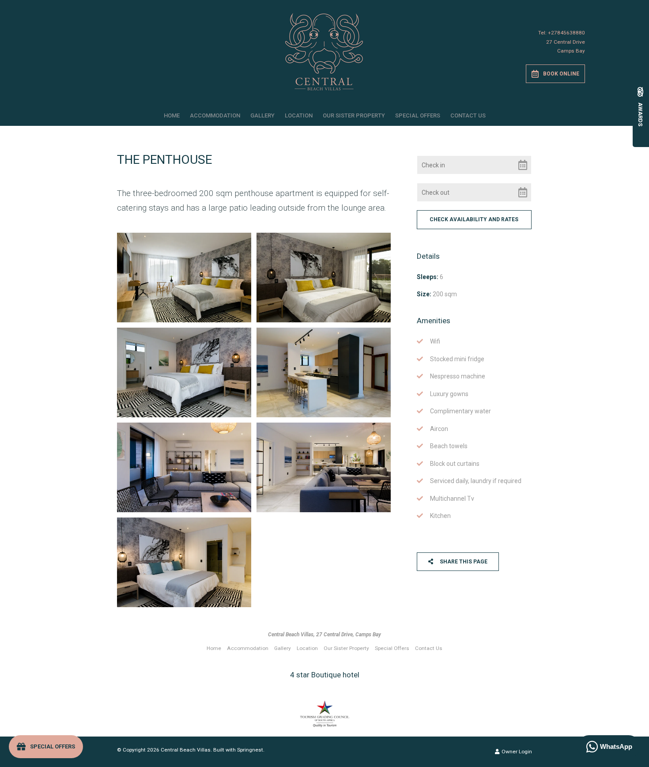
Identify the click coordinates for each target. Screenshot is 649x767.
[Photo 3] (184, 372)
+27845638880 (566, 33)
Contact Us (468, 115)
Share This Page (462, 562)
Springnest (250, 750)
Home (172, 115)
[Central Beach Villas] (324, 48)
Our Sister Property (354, 115)
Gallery (262, 115)
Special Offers (417, 115)
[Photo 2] (324, 277)
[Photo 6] (324, 467)
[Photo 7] (184, 562)
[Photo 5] (184, 467)
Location (299, 115)
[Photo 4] (324, 372)
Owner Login (516, 751)
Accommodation (215, 115)
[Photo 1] (184, 277)
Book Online (561, 74)
